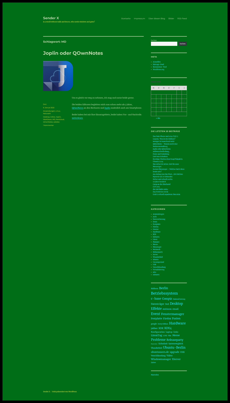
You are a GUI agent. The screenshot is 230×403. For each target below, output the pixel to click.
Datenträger (157, 304)
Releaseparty (158, 252)
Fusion (176, 318)
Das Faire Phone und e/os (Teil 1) (165, 136)
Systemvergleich (175, 343)
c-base (156, 298)
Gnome (155, 229)
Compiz (167, 298)
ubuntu (155, 260)
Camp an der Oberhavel (161, 184)
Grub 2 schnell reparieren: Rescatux (166, 194)
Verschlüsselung (159, 267)
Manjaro (156, 242)
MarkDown (47, 119)
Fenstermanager (172, 314)
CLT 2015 (156, 187)
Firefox (155, 227)
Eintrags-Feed (158, 64)
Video (169, 355)
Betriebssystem (164, 293)
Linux (58, 111)
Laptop (169, 332)
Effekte (156, 309)
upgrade (174, 352)
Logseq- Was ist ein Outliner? (164, 139)
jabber (154, 328)
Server (155, 254)
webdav (56, 122)
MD (53, 119)
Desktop (46, 117)
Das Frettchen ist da (160, 192)
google (154, 324)
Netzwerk (47, 113)
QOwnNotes (77, 108)
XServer (176, 359)
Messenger (157, 247)
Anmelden (157, 62)
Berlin (163, 288)
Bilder (171, 18)
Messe (155, 244)
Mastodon (155, 375)
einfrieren (167, 309)
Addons (154, 288)
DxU (44, 104)
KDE (154, 234)
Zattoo (153, 362)
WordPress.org (158, 69)
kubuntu (156, 237)
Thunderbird (158, 257)
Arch (155, 217)
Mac (169, 336)
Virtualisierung (158, 270)
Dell (167, 304)
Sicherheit (162, 343)
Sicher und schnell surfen (162, 179)
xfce (154, 272)
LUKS (165, 336)
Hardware (156, 232)
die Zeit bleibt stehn (160, 189)
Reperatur (154, 344)
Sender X (51, 18)
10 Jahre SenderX (159, 182)
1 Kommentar (48, 125)
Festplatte (156, 224)
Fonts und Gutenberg (161, 154)
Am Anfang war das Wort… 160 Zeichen (168, 174)
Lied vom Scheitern (160, 157)
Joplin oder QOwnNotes (73, 53)
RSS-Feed (182, 18)
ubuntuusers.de (160, 352)
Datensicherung (159, 219)
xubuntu (156, 275)
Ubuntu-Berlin (174, 347)
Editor (52, 117)
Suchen (154, 40)
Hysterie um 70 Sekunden (162, 177)
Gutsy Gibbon (163, 324)
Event (155, 222)
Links (175, 332)
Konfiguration (158, 332)
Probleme (158, 340)
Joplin (107, 108)
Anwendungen (49, 111)
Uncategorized (158, 262)
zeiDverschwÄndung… (161, 151)
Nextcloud (60, 119)
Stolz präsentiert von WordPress (64, 392)
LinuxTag (156, 335)
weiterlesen (77, 118)
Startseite (126, 18)
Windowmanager (161, 359)
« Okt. (158, 118)
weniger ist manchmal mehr (164, 141)
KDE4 (168, 328)
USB (154, 265)
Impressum (139, 18)
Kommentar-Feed (160, 67)
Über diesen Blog (156, 18)
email (175, 309)
